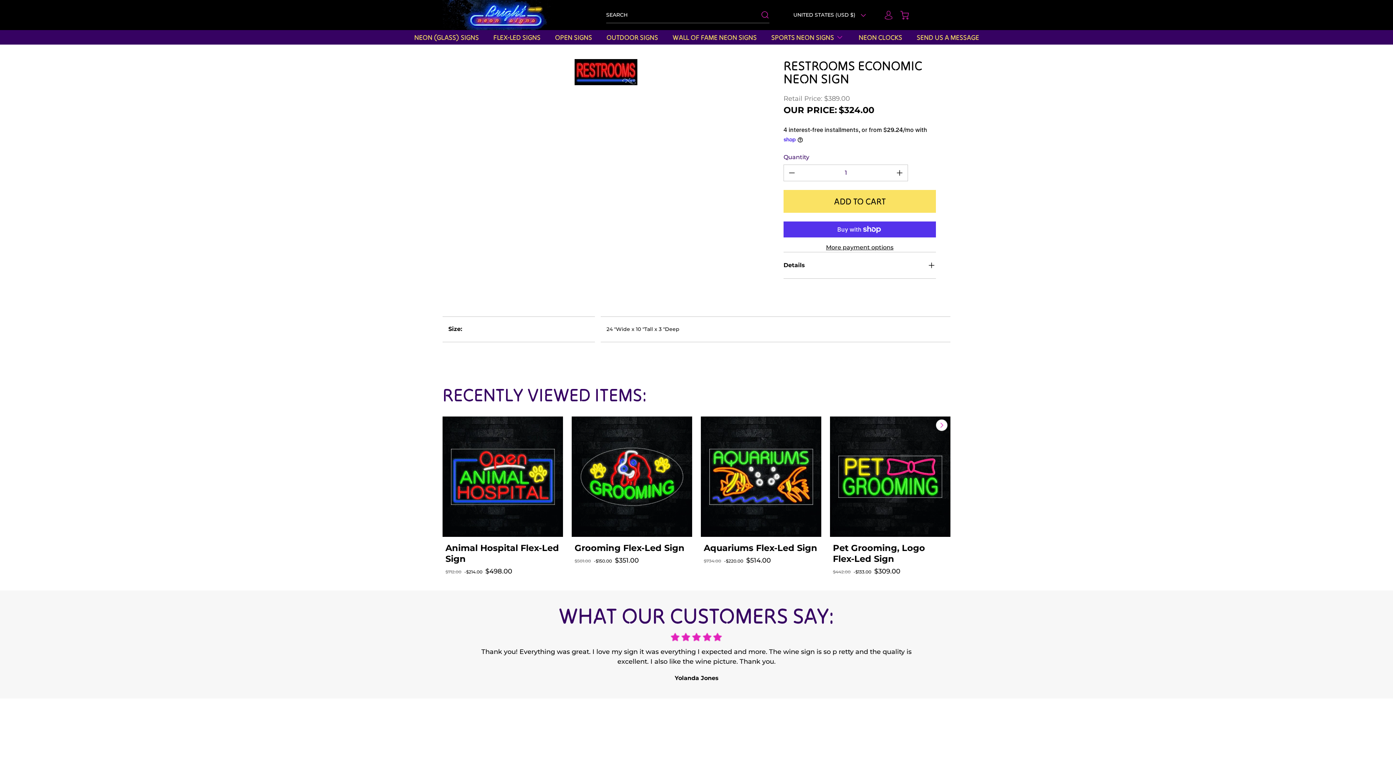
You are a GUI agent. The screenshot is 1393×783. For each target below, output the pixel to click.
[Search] (761, 15)
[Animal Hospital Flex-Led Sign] (503, 477)
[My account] (885, 15)
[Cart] (901, 15)
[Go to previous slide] (925, 425)
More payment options (859, 247)
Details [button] (794, 265)
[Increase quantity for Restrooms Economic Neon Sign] (900, 173)
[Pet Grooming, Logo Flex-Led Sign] (890, 477)
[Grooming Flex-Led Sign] (632, 477)
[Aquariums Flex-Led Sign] (761, 477)
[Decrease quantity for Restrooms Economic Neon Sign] (792, 173)
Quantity (796, 157)
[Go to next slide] (941, 425)
